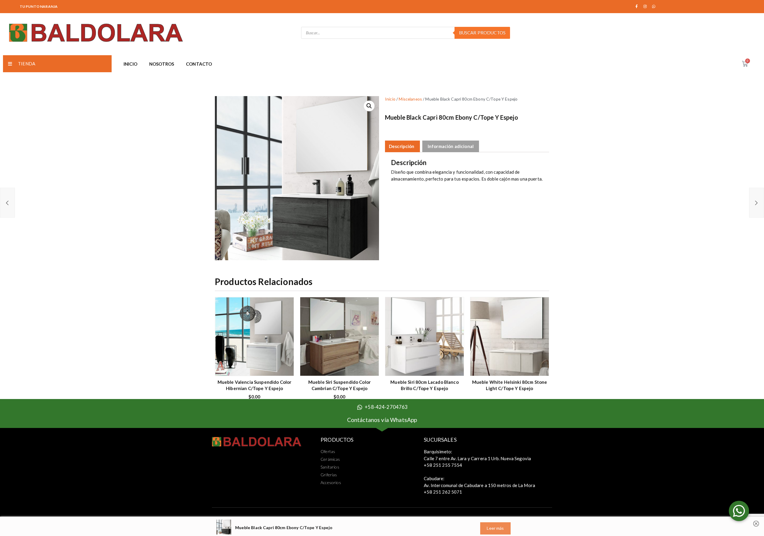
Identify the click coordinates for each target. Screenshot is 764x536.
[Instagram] (645, 6)
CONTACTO (199, 64)
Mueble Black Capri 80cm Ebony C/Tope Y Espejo (283, 527)
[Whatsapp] (653, 6)
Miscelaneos (410, 98)
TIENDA (26, 63)
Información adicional (451, 146)
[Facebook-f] (636, 6)
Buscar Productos (482, 32)
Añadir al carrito (285, 368)
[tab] (401, 146)
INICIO (130, 64)
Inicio (390, 98)
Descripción (402, 146)
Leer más (455, 367)
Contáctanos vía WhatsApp (382, 419)
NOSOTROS (161, 64)
